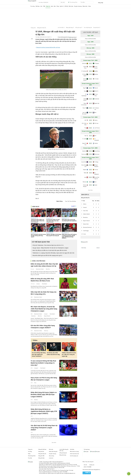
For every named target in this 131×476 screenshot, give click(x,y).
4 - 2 (90, 78)
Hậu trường (51, 455)
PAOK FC (96, 91)
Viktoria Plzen (84, 67)
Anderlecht (84, 151)
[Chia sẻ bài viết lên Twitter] (32, 35)
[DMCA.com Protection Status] (87, 473)
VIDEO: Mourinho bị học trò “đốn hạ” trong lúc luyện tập (69, 354)
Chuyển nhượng (78, 6)
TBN (44, 6)
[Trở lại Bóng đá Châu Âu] (32, 44)
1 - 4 (90, 172)
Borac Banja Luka (84, 166)
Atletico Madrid (86, 214)
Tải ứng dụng (87, 449)
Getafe (95, 185)
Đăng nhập (100, 2)
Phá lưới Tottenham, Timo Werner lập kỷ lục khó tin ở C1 (48, 245)
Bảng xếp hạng (62, 455)
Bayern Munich (47, 315)
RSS (83, 461)
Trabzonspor (96, 154)
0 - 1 (90, 143)
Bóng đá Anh (41, 451)
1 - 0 (90, 74)
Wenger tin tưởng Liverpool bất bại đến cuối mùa (48, 47)
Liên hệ (85, 464)
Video (89, 6)
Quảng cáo (91, 464)
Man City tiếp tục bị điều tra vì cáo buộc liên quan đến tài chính (50, 250)
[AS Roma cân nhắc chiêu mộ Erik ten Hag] (54, 346)
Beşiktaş (96, 74)
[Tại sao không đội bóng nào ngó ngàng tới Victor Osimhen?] (39, 346)
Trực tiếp (30, 458)
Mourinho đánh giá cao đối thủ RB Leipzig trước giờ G (47, 255)
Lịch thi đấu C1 (61, 27)
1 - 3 (90, 120)
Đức (55, 6)
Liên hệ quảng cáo (74, 455)
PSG (35, 382)
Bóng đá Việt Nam (42, 449)
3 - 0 (90, 71)
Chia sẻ (98, 247)
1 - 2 (90, 98)
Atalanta (96, 143)
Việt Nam (37, 6)
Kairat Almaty (97, 151)
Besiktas (36, 399)
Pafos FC (84, 107)
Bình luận (71, 6)
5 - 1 (90, 66)
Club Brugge (86, 230)
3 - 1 (90, 165)
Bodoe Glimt (86, 224)
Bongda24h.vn (97, 469)
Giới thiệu (72, 449)
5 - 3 (90, 135)
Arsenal (38, 283)
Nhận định (85, 6)
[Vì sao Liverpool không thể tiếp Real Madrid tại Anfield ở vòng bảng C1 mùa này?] (68, 365)
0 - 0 (90, 112)
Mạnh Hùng (59, 201)
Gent (95, 181)
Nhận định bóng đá (53, 451)
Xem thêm (54, 442)
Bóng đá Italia (41, 458)
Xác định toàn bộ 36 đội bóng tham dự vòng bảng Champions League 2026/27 (44, 428)
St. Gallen (84, 138)
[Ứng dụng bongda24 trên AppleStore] (97, 451)
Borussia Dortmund (87, 227)
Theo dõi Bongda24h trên (63, 37)
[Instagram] (98, 461)
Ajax (85, 135)
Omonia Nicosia (84, 79)
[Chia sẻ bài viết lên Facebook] (32, 32)
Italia (52, 6)
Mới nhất (63, 2)
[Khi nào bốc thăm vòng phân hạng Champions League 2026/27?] (68, 330)
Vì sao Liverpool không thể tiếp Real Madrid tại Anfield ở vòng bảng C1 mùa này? (43, 363)
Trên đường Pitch (73, 2)
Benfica (95, 120)
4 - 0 (90, 154)
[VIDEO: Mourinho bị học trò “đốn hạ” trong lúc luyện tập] (69, 346)
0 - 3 (90, 177)
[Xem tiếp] (90, 237)
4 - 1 (90, 94)
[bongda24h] (29, 6)
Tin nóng (32, 6)
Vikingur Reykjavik (96, 166)
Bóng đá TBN (41, 455)
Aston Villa (85, 210)
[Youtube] (101, 461)
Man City (48, 269)
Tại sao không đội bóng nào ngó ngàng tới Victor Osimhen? (39, 354)
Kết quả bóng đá (63, 452)
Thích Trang (83, 247)
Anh (41, 6)
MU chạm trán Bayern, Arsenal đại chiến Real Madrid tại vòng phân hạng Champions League (44, 309)
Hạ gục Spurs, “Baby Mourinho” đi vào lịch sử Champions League (50, 248)
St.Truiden (96, 78)
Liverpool (36, 368)
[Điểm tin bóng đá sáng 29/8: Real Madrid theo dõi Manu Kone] (68, 283)
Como (84, 234)
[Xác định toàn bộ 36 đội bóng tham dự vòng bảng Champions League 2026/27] (68, 430)
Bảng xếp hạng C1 (70, 27)
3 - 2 (90, 91)
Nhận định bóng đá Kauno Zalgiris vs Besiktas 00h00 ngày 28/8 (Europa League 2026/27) (44, 395)
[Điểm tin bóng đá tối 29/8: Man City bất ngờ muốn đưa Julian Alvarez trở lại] (68, 268)
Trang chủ (30, 449)
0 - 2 (90, 123)
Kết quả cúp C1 (78, 27)
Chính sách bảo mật (74, 453)
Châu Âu (48, 6)
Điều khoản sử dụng (74, 451)
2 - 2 (90, 127)
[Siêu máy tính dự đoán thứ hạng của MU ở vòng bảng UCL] (68, 296)
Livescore (51, 458)
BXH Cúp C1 (85, 194)
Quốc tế (61, 6)
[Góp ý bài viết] (32, 41)
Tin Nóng (30, 451)
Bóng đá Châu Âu (42, 453)
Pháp (58, 6)
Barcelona (33, 315)
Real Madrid (44, 283)
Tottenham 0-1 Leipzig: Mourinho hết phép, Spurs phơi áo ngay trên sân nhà (53, 253)
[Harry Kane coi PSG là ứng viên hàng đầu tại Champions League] (68, 382)
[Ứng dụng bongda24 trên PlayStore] (92, 451)
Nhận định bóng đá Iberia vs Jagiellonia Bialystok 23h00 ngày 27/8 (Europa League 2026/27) (44, 411)
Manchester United (39, 269)
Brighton (84, 169)
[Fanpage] (95, 461)
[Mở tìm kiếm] (92, 2)
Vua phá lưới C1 (96, 27)
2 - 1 (90, 63)
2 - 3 (90, 103)
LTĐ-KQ (66, 6)
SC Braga (96, 161)
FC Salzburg (83, 71)
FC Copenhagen (83, 95)
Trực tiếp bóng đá (88, 27)
